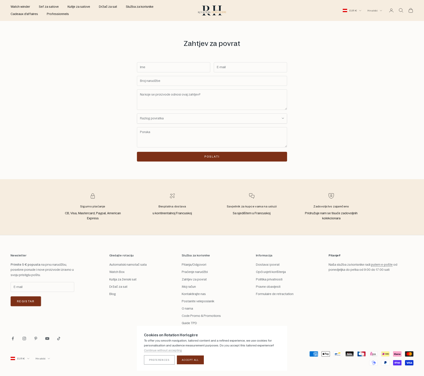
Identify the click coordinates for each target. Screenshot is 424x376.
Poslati (212, 156)
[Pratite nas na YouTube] (47, 338)
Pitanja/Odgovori (194, 265)
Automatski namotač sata (128, 265)
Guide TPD (189, 323)
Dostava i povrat (268, 265)
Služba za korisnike (139, 7)
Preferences (159, 359)
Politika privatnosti (269, 279)
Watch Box (117, 272)
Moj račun (189, 287)
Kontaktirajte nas (194, 294)
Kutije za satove (79, 7)
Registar (26, 301)
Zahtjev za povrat (194, 279)
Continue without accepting (163, 350)
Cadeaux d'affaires (24, 14)
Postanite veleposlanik (198, 301)
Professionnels (58, 14)
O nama (187, 308)
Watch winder (20, 7)
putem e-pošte (382, 265)
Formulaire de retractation (274, 294)
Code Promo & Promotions (201, 316)
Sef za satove (49, 7)
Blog (112, 294)
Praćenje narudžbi (195, 272)
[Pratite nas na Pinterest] (36, 338)
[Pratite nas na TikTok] (59, 338)
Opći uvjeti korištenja (271, 272)
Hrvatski (372, 10)
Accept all (190, 359)
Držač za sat (108, 7)
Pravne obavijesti (268, 287)
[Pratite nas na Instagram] (24, 338)
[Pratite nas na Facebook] (13, 338)
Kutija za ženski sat (122, 279)
